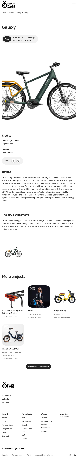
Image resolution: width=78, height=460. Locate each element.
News (4, 432)
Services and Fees (27, 430)
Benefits (25, 425)
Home (4, 13)
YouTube (5, 403)
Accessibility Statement (44, 455)
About (4, 418)
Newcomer (45, 427)
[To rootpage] (14, 4)
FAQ (23, 435)
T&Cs (29, 455)
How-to (24, 418)
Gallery (44, 418)
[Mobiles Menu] (73, 5)
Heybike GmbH (8, 144)
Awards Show (7, 425)
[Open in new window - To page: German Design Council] (13, 449)
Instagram (6, 395)
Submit (24, 438)
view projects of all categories (38, 367)
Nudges (44, 431)
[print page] (13, 161)
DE (69, 455)
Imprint (5, 455)
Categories (26, 421)
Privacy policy (17, 455)
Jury (4, 421)
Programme (7, 429)
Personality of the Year (47, 422)
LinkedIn (5, 399)
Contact (5, 436)
